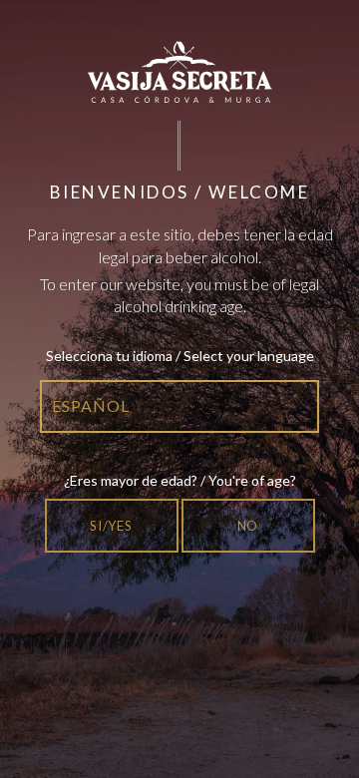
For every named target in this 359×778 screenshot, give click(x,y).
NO (248, 526)
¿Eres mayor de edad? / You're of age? (180, 481)
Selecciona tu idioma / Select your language (180, 356)
